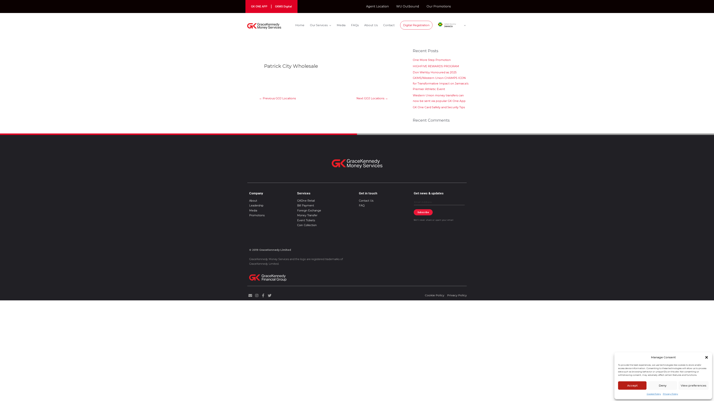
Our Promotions (439, 6)
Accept (632, 385)
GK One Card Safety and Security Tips (439, 107)
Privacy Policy (670, 393)
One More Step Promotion (432, 60)
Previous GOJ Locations (277, 98)
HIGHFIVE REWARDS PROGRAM (436, 66)
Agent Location (377, 6)
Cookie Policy (654, 393)
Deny (662, 385)
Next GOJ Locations (372, 98)
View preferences (693, 385)
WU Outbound (407, 6)
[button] (706, 357)
